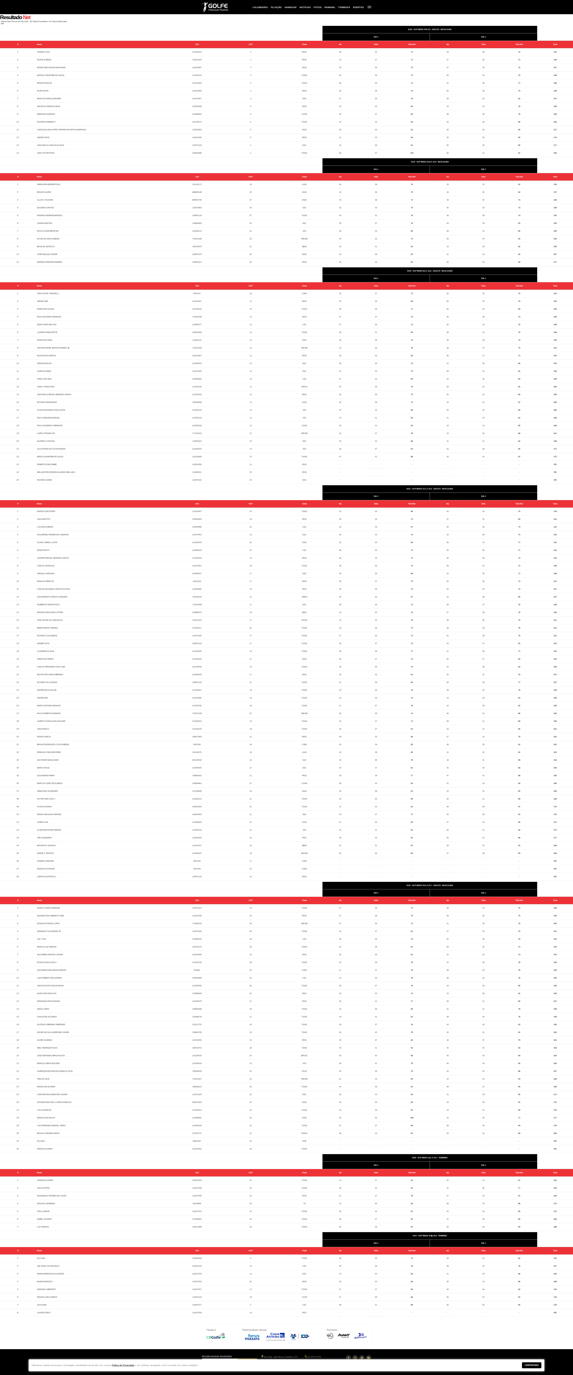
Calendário (260, 7)
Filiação (276, 7)
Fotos (318, 7)
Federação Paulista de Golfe (218, 7)
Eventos (358, 7)
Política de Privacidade (123, 1365)
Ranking (330, 7)
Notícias (305, 7)
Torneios (344, 7)
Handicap (291, 7)
